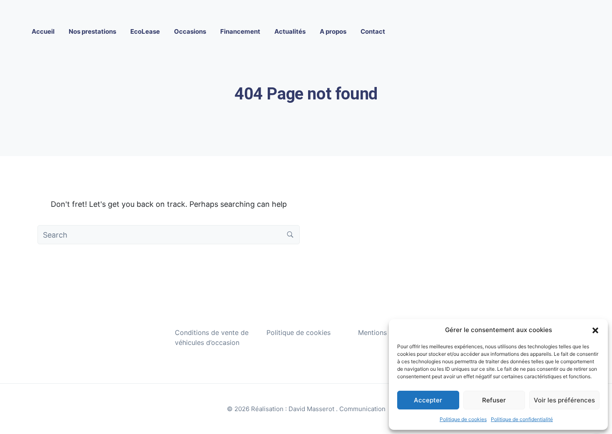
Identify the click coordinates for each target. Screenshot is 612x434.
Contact (373, 31)
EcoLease (145, 31)
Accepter (428, 400)
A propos (333, 31)
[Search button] (290, 234)
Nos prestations (92, 31)
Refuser (494, 400)
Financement (240, 31)
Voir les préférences (564, 400)
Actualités (290, 31)
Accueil (43, 31)
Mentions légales (384, 332)
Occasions (190, 31)
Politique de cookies (463, 419)
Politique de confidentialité (522, 419)
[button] (595, 330)
